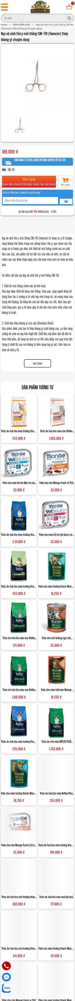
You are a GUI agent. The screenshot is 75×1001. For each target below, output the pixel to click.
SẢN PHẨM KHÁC (23, 24)
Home (6, 24)
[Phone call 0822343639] (6, 966)
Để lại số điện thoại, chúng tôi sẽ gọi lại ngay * (22, 192)
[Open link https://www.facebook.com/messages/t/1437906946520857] (6, 977)
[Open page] (40, 7)
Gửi (66, 201)
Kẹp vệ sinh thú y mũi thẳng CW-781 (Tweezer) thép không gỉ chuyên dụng (37, 26)
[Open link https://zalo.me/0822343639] (6, 988)
